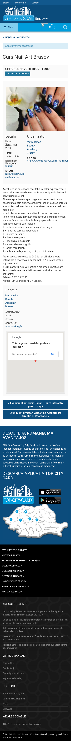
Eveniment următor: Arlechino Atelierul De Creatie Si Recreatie (35, 414)
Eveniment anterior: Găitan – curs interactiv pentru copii (35, 404)
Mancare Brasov (12, 591)
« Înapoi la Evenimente (16, 37)
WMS (5, 703)
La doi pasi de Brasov (14, 581)
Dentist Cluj (8, 668)
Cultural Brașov (12, 565)
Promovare (20, 3)
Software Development (14, 698)
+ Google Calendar (17, 74)
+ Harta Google (13, 326)
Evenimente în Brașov (14, 550)
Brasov (6, 3)
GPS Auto (7, 709)
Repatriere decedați (12, 678)
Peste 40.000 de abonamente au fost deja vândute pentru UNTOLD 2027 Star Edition (35, 638)
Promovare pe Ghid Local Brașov (21, 560)
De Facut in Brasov (13, 571)
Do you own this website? (24, 354)
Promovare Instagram (13, 693)
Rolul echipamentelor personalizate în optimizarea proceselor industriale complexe (33, 630)
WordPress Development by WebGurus (49, 734)
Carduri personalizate (13, 673)
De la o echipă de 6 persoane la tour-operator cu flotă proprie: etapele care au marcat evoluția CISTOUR (33, 613)
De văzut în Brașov (13, 576)
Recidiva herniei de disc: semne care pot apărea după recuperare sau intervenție (35, 646)
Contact (35, 3)
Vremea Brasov (11, 555)
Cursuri (9, 166)
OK (52, 354)
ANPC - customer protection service (22, 724)
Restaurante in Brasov (15, 586)
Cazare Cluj (8, 663)
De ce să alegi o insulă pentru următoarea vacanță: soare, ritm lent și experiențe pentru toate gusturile (35, 621)
